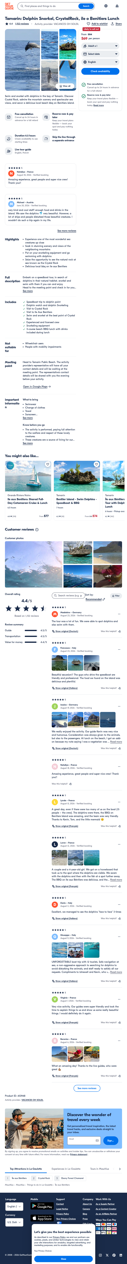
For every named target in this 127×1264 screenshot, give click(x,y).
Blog (85, 1214)
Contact (60, 1204)
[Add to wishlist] (47, 464)
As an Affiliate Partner (106, 1214)
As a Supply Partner (105, 1204)
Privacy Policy (62, 1214)
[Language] (105, 5)
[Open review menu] (119, 614)
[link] (28, 491)
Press (85, 1219)
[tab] (26, 1169)
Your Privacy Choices (66, 1219)
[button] (17, 24)
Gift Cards (88, 1223)
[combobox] (48, 6)
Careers (86, 1209)
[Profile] (117, 6)
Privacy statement (78, 1154)
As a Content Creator (106, 1209)
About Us (87, 1204)
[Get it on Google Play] (42, 1206)
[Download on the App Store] (42, 1218)
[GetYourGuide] (9, 6)
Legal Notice (62, 1209)
